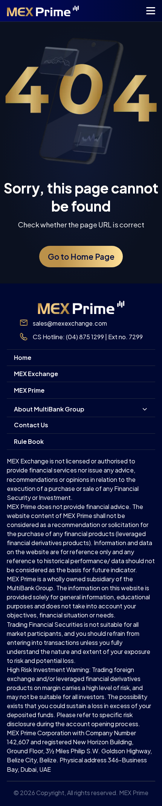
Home (22, 357)
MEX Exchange (36, 374)
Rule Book (29, 441)
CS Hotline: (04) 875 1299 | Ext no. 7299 (88, 337)
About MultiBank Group (49, 409)
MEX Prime (29, 390)
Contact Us (31, 425)
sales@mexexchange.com (70, 323)
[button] (150, 12)
